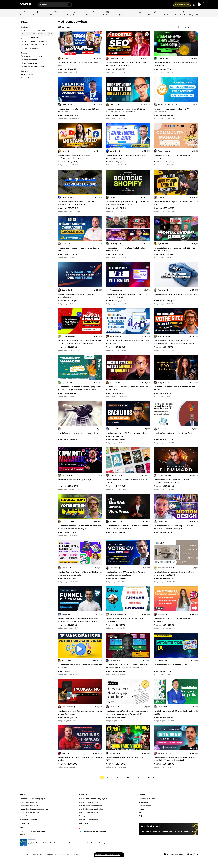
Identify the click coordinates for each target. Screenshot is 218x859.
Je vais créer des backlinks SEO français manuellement (76, 295)
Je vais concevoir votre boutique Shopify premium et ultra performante (76, 203)
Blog (140, 812)
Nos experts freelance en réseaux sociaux (95, 816)
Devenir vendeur (145, 805)
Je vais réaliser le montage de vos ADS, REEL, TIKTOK (127, 758)
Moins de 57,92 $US (32, 38)
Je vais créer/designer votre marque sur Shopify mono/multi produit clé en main (128, 203)
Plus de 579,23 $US (32, 48)
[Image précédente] (108, 43)
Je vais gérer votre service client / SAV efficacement (171, 110)
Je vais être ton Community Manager (75, 479)
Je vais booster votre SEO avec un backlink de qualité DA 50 (127, 388)
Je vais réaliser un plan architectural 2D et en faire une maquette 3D (174, 573)
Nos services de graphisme (30, 802)
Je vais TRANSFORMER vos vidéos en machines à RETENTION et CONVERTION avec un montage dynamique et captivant (127, 668)
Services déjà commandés (34, 66)
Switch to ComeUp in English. (107, 855)
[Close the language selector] (122, 855)
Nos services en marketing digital (33, 799)
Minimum (25, 30)
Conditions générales (48, 854)
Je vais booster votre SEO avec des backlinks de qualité (176, 712)
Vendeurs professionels (33, 56)
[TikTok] (197, 854)
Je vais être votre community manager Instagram (172, 619)
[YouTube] (191, 854)
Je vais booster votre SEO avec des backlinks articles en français (126, 434)
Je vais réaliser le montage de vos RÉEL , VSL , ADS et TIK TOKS (175, 249)
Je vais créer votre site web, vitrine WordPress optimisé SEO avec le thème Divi (175, 758)
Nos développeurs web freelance (91, 809)
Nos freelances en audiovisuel (90, 805)
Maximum (41, 30)
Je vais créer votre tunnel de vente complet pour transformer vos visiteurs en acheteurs (78, 619)
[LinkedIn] (188, 854)
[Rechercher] (69, 4)
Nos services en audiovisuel (30, 805)
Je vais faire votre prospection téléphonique (78, 433)
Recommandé (189, 27)
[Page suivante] (153, 777)
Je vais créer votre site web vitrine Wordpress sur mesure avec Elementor (127, 527)
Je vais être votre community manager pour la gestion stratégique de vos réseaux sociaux (79, 388)
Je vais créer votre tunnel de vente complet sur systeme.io (176, 64)
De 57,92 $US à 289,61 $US (35, 41)
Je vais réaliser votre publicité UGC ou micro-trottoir (78, 64)
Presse (141, 809)
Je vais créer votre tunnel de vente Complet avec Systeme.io (126, 156)
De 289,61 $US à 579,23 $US (36, 45)
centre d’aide (188, 831)
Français (29, 74)
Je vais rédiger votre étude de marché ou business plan (125, 619)
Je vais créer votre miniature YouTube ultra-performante (126, 249)
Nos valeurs (143, 802)
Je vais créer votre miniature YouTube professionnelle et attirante (171, 480)
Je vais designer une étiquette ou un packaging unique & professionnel (80, 712)
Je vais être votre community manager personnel (172, 156)
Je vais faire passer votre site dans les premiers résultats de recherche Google (79, 527)
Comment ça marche (147, 799)
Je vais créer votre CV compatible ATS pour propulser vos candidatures (125, 573)
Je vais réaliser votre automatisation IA (172, 665)
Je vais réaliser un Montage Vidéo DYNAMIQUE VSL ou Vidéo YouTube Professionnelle (79, 341)
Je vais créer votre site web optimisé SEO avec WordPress (79, 110)
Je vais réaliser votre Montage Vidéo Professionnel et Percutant (74, 156)
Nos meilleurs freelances (88, 819)
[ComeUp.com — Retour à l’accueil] (25, 4)
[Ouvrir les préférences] (193, 4)
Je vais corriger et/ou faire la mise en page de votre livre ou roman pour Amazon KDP (127, 712)
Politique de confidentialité (67, 854)
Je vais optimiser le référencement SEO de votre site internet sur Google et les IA (125, 110)
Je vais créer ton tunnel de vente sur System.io (175, 433)
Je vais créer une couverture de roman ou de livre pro (126, 480)
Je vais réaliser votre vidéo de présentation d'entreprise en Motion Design (173, 527)
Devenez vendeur (182, 5)
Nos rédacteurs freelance (88, 812)
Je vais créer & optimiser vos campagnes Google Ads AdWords (128, 341)
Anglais (28, 78)
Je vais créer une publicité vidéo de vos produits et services (80, 666)
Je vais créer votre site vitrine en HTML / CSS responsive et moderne (126, 295)
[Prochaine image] (147, 43)
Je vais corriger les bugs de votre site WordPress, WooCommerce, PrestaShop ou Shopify (174, 343)
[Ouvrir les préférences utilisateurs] (203, 4)
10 (148, 777)
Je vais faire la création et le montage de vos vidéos (174, 388)
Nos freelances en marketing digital (93, 799)
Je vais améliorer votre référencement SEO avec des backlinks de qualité (126, 64)
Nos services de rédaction (29, 812)
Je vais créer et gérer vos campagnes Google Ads (78, 249)
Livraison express (30, 63)
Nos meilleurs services (28, 819)
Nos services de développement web (34, 809)
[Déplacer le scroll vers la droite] (197, 13)
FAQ (140, 816)
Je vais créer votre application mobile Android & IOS (176, 203)
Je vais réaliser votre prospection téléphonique (175, 294)
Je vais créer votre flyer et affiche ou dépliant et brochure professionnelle (80, 573)
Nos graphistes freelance (88, 802)
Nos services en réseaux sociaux (32, 816)
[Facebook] (194, 854)
